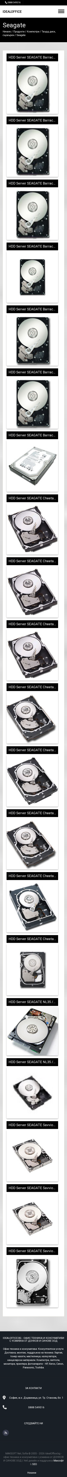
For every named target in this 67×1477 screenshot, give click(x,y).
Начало (7, 31)
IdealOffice (12, 12)
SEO (34, 1464)
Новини (31, 1472)
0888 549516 (14, 2)
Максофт (58, 1460)
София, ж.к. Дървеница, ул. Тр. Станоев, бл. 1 (36, 1397)
